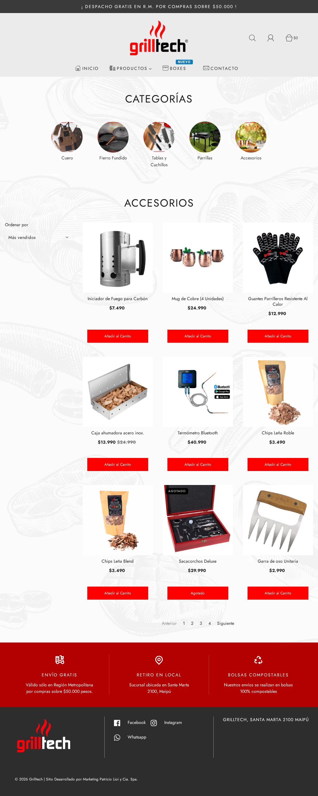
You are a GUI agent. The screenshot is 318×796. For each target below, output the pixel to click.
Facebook (139, 722)
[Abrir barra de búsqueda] (256, 38)
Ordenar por (16, 224)
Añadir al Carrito (117, 336)
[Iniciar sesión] (274, 38)
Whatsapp (133, 737)
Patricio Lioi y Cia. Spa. (119, 779)
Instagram (175, 722)
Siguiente (225, 623)
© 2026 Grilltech (29, 779)
